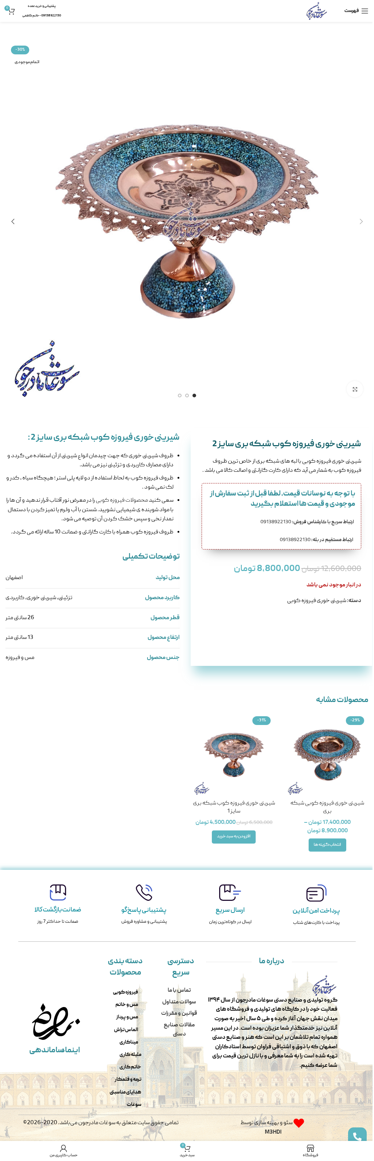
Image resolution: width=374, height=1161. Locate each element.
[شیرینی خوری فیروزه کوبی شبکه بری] (327, 755)
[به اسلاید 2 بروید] (187, 395)
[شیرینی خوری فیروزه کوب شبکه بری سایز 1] (233, 755)
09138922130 (307, 522)
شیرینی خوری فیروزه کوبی (316, 601)
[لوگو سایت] (316, 11)
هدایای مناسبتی (125, 1092)
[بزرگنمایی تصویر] (355, 389)
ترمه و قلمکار (128, 1079)
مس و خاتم (126, 1004)
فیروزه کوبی (125, 992)
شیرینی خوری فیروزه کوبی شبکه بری (327, 807)
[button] (361, 221)
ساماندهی (46, 1050)
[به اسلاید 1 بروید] (194, 395)
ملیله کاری (130, 1054)
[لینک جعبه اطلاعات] (316, 905)
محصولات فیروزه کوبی (122, 501)
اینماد (70, 1050)
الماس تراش (126, 1030)
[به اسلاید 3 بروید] (180, 395)
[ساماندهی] (45, 1021)
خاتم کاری (130, 1067)
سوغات (134, 1104)
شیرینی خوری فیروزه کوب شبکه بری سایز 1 (234, 807)
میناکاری (128, 1042)
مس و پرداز (127, 1017)
